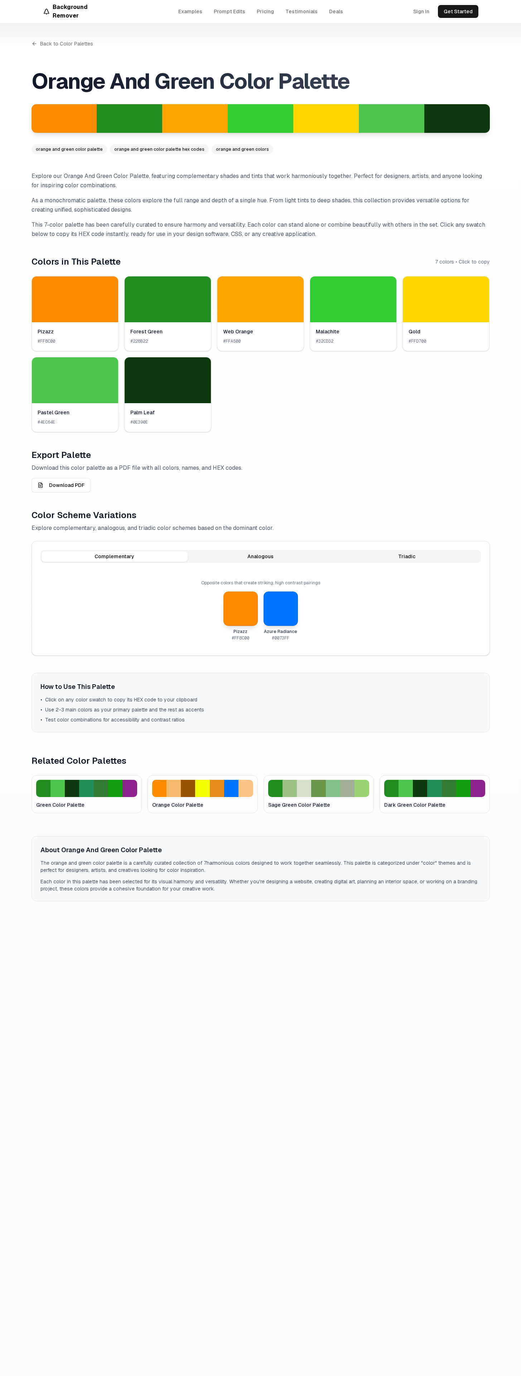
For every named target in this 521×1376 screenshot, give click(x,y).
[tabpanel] (260, 610)
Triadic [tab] (406, 556)
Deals (336, 11)
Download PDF (67, 485)
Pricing (265, 11)
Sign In (421, 11)
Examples (190, 11)
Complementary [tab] (114, 556)
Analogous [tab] (260, 556)
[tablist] (260, 556)
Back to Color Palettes (66, 43)
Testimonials (301, 11)
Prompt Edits (229, 11)
